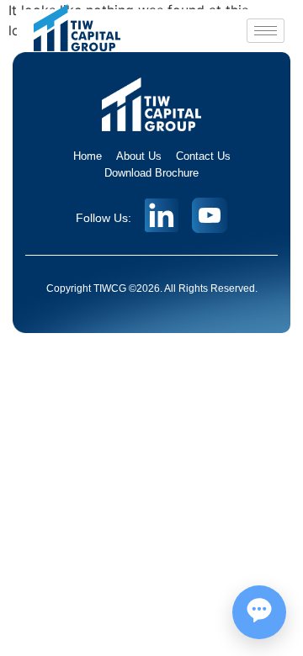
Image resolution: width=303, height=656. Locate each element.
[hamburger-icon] (265, 31)
